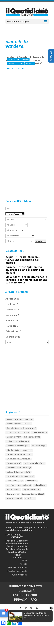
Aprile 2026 (11, 320)
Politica (13, 490)
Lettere (31, 481)
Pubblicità (25, 591)
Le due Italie (15, 481)
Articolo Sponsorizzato (19, 424)
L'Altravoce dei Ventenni (19, 454)
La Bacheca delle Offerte (19, 468)
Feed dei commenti (17, 571)
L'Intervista (14, 463)
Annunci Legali (14, 419)
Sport (30, 498)
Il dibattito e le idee (18, 441)
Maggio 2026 (12, 315)
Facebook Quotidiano (17, 541)
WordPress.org (19, 575)
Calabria (11, 59)
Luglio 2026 (11, 304)
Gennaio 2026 (12, 337)
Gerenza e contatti (25, 586)
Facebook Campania (17, 549)
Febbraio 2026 (13, 331)
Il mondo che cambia (18, 446)
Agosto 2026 (12, 299)
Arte (28, 419)
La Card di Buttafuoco (18, 472)
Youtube (17, 557)
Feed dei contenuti (17, 567)
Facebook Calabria (17, 546)
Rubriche (13, 494)
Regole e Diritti (31, 490)
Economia (14, 437)
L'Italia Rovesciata (34, 463)
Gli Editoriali (32, 437)
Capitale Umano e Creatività (21, 428)
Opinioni (40, 485)
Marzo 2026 (11, 326)
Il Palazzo (39, 446)
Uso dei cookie (25, 595)
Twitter (17, 555)
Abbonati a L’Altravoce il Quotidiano (24, 522)
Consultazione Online (18, 432)
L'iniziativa (29, 64)
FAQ (34, 599)
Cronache (39, 432)
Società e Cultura (15, 64)
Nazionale (24, 485)
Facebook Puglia (17, 552)
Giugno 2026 (12, 309)
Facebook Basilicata (17, 543)
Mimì (11, 485)
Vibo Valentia (23, 59)
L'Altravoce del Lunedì (19, 459)
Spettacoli (14, 498)
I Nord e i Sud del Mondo (19, 450)
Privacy (20, 599)
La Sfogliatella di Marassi (20, 476)
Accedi (23, 564)
